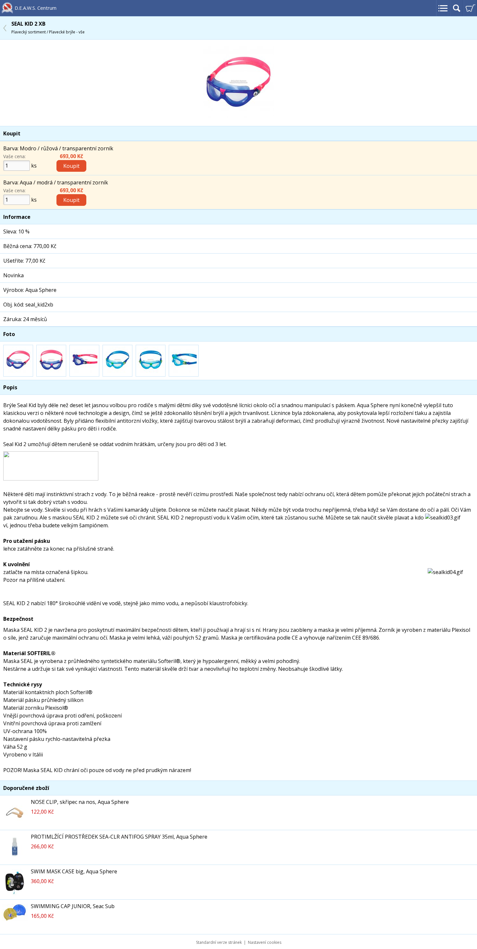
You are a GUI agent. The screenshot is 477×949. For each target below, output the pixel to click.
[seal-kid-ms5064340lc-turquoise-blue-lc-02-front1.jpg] (150, 361)
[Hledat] (456, 8)
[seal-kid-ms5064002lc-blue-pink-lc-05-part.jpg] (84, 361)
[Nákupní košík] (470, 8)
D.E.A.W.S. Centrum (35, 8)
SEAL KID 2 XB (48, 27)
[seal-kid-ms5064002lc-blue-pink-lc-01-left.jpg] (238, 115)
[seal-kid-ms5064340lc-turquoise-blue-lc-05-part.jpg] (184, 361)
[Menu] (442, 8)
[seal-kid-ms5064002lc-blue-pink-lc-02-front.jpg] (51, 361)
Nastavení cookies (264, 942)
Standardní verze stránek (219, 942)
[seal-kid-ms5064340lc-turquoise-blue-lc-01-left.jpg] (117, 361)
